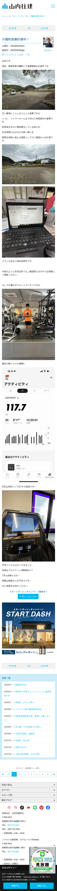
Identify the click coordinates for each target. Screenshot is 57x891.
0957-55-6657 (13, 825)
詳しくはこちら (29, 596)
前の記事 (12, 28)
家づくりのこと (9, 54)
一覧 (28, 28)
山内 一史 (24, 54)
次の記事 (44, 28)
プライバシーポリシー (31, 877)
